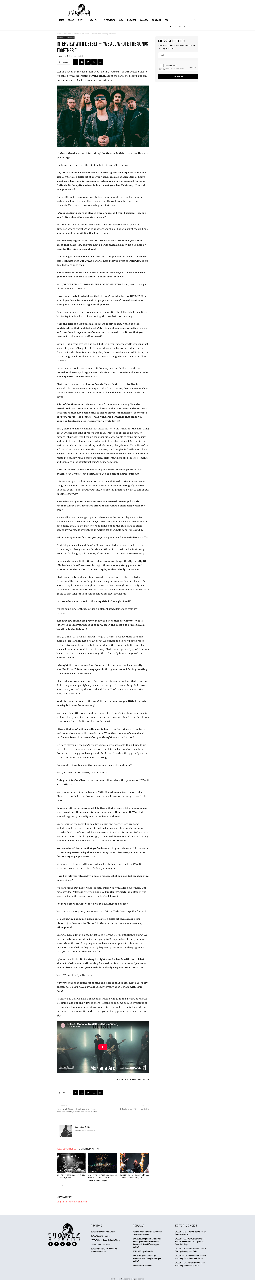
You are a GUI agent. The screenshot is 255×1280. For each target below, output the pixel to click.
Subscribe (178, 76)
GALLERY (144, 20)
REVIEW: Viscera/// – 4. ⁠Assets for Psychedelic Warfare (104, 1250)
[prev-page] (58, 1185)
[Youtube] (189, 26)
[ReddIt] (100, 62)
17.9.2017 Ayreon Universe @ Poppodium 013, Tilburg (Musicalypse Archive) (147, 1258)
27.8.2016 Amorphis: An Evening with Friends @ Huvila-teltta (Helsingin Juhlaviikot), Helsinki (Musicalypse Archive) (147, 1242)
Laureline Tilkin (65, 56)
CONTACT (156, 20)
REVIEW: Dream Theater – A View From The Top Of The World (147, 1233)
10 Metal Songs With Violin (143, 1251)
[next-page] (62, 1185)
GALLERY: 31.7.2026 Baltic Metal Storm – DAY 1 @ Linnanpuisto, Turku (190, 1264)
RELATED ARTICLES (66, 1148)
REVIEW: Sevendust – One (100, 1244)
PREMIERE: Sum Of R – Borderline (134, 1109)
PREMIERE (131, 20)
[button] (195, 20)
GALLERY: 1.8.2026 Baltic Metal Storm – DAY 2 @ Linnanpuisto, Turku (190, 1250)
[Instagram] (175, 26)
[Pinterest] (88, 62)
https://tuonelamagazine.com (85, 1131)
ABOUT (71, 20)
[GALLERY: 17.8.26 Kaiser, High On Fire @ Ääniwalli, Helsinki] (71, 1163)
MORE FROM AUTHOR (89, 1148)
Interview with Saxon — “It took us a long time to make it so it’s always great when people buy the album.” (77, 1112)
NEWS (81, 20)
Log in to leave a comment (72, 1201)
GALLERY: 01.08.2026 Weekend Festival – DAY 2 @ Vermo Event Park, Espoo (190, 1257)
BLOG (121, 20)
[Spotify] (62, 1244)
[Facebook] (171, 26)
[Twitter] (185, 26)
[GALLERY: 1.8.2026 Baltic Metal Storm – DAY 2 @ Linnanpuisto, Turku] (134, 1163)
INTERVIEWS (109, 20)
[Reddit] (180, 26)
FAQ (167, 20)
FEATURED (67, 34)
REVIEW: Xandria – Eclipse (100, 1236)
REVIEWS (93, 20)
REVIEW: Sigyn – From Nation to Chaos (105, 1240)
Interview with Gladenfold (142, 1265)
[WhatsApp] (94, 62)
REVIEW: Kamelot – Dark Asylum (103, 1231)
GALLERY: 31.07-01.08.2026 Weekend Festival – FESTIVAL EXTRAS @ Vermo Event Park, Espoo (102, 1177)
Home (61, 20)
